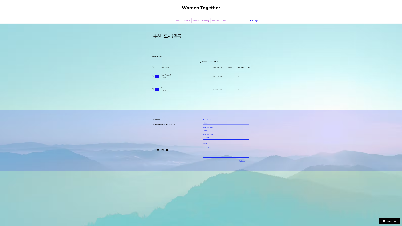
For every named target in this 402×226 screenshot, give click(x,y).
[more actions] (249, 76)
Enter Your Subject (208, 134)
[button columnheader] (249, 67)
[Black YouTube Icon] (167, 150)
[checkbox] (152, 67)
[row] (201, 67)
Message (205, 143)
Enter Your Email (208, 127)
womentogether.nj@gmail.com (164, 124)
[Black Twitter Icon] (158, 150)
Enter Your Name (208, 119)
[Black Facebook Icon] (154, 150)
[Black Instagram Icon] (162, 150)
